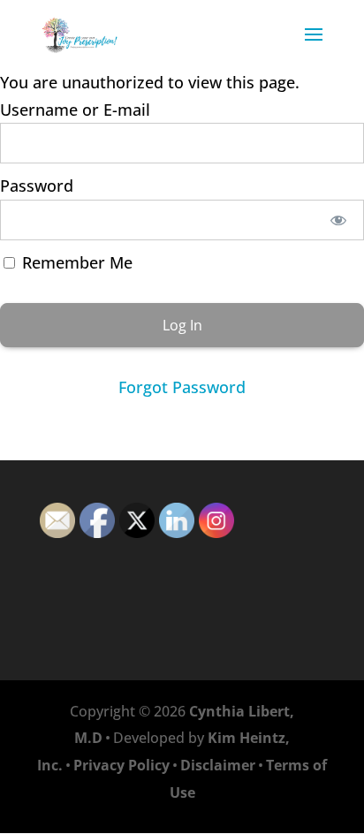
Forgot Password (182, 387)
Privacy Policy (121, 765)
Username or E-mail (75, 109)
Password (36, 185)
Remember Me (75, 262)
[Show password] (339, 220)
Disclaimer (217, 765)
